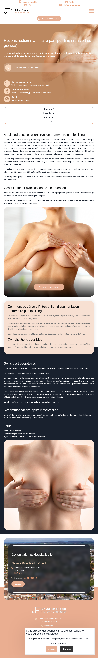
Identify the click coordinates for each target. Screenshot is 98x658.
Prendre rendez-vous (50, 19)
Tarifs (71, 2)
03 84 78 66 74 (30, 578)
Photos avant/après (71, 5)
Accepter (51, 649)
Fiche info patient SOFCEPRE (26, 68)
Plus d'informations (58, 643)
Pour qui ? (49, 109)
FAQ (30, 5)
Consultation (49, 113)
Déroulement (49, 117)
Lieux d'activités (30, 2)
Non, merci (67, 649)
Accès (18, 584)
